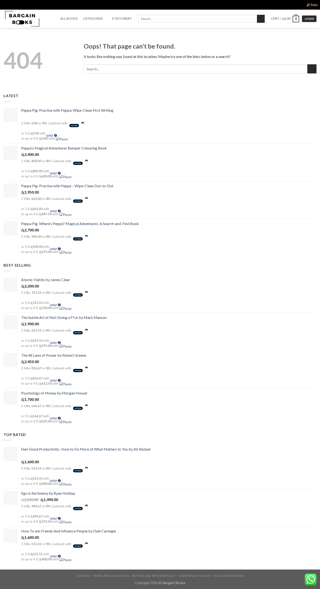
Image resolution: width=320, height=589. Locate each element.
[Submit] (261, 19)
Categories (93, 18)
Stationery (122, 18)
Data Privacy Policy (195, 576)
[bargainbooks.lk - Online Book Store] (27, 19)
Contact (83, 576)
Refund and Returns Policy (154, 576)
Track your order (228, 576)
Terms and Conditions (111, 576)
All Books (69, 18)
